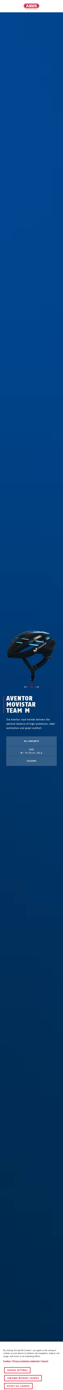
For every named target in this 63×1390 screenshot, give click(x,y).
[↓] (37, 687)
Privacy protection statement (26, 1361)
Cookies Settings (17, 1370)
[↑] (26, 687)
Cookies (7, 1361)
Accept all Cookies (18, 1386)
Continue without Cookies (23, 1378)
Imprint (44, 1361)
